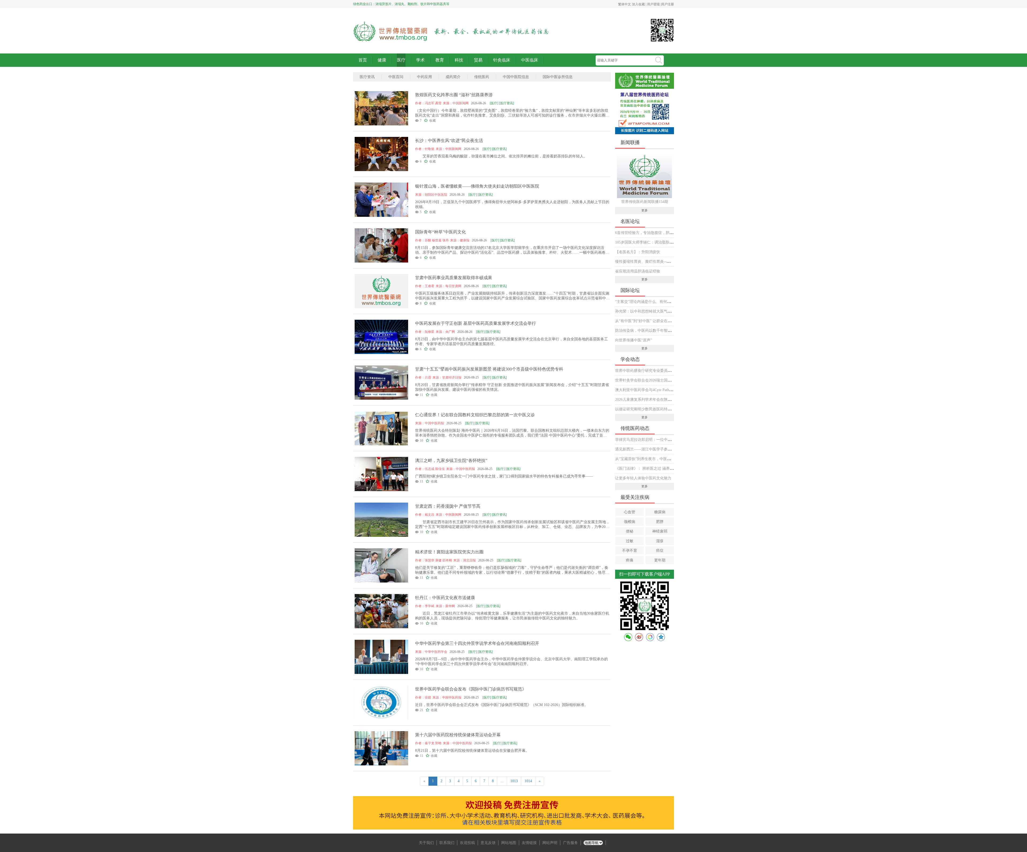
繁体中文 (624, 4)
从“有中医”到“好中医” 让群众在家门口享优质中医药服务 (662, 321)
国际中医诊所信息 (558, 77)
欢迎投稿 (467, 843)
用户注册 (667, 4)
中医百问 (395, 77)
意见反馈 (488, 843)
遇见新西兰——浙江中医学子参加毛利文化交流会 (656, 449)
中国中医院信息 (516, 77)
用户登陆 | (654, 4)
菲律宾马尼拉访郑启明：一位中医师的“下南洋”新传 (658, 440)
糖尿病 (659, 512)
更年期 (659, 560)
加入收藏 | (639, 4)
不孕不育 (629, 551)
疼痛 (629, 560)
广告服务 (570, 843)
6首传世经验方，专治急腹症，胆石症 (646, 233)
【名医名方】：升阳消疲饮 (637, 252)
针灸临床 (501, 60)
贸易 (478, 60)
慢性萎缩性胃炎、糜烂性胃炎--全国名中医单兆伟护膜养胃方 (665, 262)
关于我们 (426, 843)
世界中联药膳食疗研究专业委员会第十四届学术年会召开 (662, 371)
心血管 (629, 512)
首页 (362, 60)
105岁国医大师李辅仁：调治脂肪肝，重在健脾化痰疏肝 (661, 242)
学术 (420, 60)
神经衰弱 (659, 531)
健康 (382, 60)
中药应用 (424, 77)
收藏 (432, 120)
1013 (514, 781)
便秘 (629, 531)
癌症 (660, 551)
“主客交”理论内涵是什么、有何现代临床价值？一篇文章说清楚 (667, 302)
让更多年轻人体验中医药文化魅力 (643, 478)
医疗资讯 (367, 77)
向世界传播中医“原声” (633, 340)
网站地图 (508, 843)
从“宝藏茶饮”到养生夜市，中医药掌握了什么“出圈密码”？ (663, 459)
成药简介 (453, 77)
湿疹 (660, 541)
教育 (439, 60)
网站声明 (549, 843)
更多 (644, 210)
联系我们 (446, 843)
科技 (459, 60)
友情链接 (529, 843)
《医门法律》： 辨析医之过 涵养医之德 (648, 469)
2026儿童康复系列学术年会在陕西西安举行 (650, 400)
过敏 (629, 541)
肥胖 (660, 522)
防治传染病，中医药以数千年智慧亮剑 (647, 331)
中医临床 (529, 60)
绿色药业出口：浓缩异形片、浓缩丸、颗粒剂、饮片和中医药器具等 (401, 4)
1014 (528, 781)
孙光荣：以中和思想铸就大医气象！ (645, 311)
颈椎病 (629, 522)
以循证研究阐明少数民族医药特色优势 (647, 409)
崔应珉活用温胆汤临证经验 (637, 271)
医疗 (401, 60)
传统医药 (481, 77)
